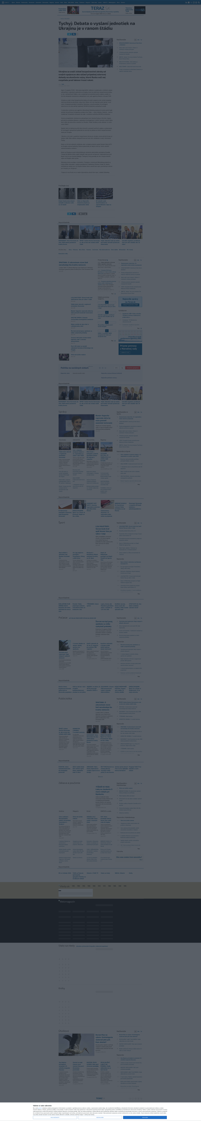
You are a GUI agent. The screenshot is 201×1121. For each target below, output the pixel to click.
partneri (40, 1108)
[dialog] (100, 1112)
